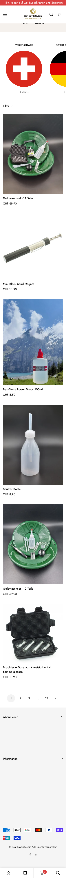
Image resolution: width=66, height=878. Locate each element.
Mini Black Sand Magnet (18, 284)
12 (46, 698)
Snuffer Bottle (12, 489)
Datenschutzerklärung (16, 774)
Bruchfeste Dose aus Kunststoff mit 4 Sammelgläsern (27, 669)
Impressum (9, 792)
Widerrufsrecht (12, 780)
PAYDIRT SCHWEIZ (24, 45)
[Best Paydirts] (33, 14)
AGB (6, 786)
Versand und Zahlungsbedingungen (24, 768)
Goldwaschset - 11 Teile (18, 198)
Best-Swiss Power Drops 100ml (23, 389)
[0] (41, 873)
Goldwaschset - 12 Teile (18, 588)
